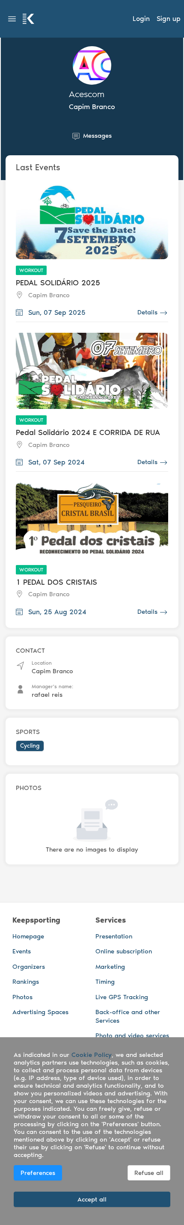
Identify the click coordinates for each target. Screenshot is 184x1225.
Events (21, 951)
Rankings (25, 981)
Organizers (28, 967)
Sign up (169, 19)
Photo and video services (132, 1035)
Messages (97, 135)
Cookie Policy (91, 1055)
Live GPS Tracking (121, 997)
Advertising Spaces (40, 1012)
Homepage (28, 936)
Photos (22, 997)
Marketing (110, 967)
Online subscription (123, 951)
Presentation (113, 936)
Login (141, 19)
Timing (105, 981)
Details (147, 312)
